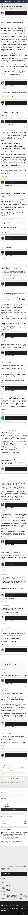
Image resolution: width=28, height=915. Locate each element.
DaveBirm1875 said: (6, 220)
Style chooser (3, 903)
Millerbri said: (5, 479)
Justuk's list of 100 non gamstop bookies (3, 889)
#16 (26, 570)
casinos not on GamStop (8, 896)
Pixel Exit (7, 910)
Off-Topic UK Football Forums (10, 838)
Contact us (3, 905)
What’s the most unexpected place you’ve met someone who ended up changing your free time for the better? (15, 834)
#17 (26, 601)
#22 (26, 761)
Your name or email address (8, 792)
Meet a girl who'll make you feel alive (13, 841)
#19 (26, 656)
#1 (26, 19)
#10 (26, 358)
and (10, 96)
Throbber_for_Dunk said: (7, 263)
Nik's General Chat (7, 844)
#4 (26, 127)
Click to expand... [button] (14, 275)
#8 (26, 290)
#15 (26, 547)
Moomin (4, 8)
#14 (26, 510)
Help (14, 905)
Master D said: (5, 574)
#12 (26, 424)
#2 (26, 88)
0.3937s (18, 912)
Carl (26, 824)
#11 (26, 393)
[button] (2, 1)
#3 (26, 109)
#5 (26, 188)
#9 (26, 340)
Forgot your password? (7, 804)
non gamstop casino (25, 896)
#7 (26, 258)
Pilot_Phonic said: (6, 362)
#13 (26, 475)
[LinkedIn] (11, 782)
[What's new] (23, 1)
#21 (26, 729)
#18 (26, 623)
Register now (19, 812)
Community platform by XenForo (13, 908)
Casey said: (4, 660)
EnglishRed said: (5, 605)
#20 (26, 686)
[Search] (26, 1)
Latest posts (6, 829)
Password (3, 798)
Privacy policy (9, 905)
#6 (26, 244)
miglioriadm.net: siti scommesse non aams (14, 896)
